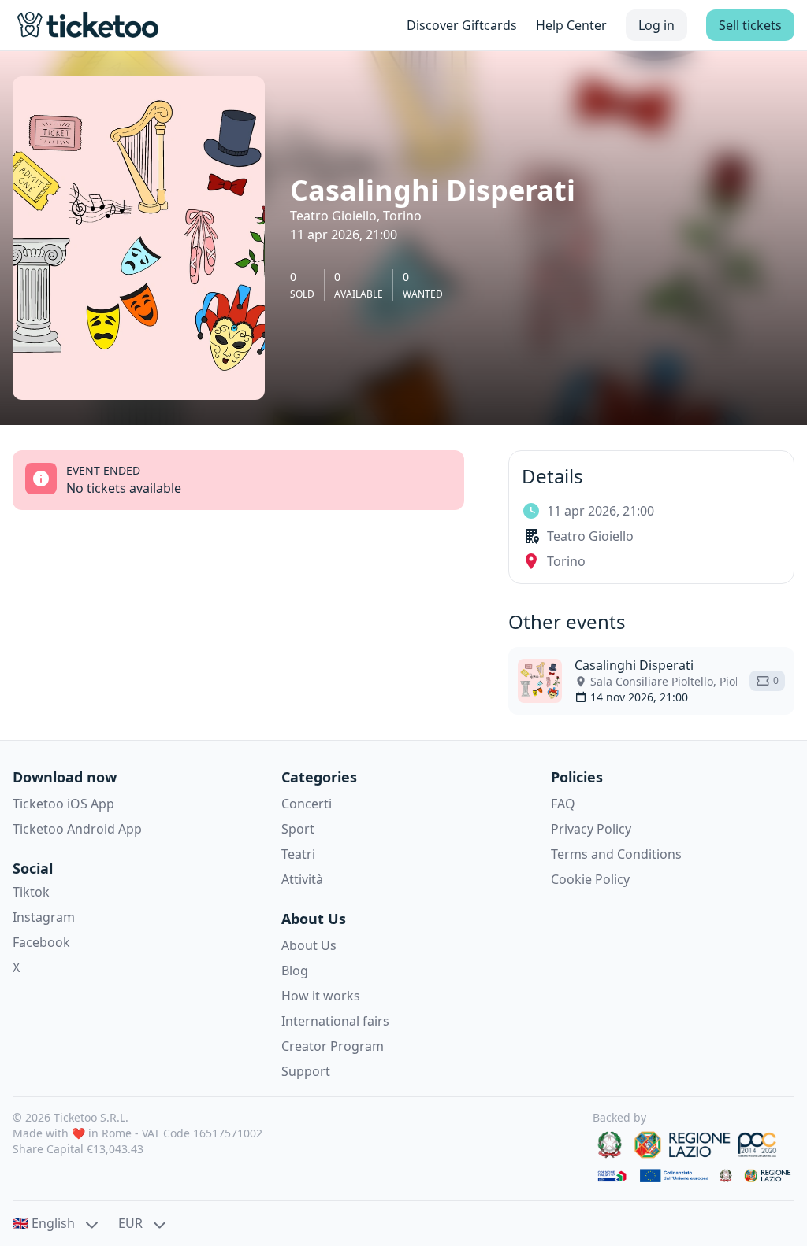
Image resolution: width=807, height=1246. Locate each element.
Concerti (306, 803)
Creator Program (332, 1046)
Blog (294, 970)
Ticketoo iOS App (63, 803)
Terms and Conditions (616, 854)
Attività (302, 879)
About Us (309, 945)
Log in (656, 25)
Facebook (41, 942)
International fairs (335, 1021)
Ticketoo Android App (77, 828)
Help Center (571, 25)
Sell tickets (750, 25)
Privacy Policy (591, 828)
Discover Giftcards (462, 25)
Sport (297, 828)
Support (305, 1071)
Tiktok (31, 891)
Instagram (44, 917)
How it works (320, 995)
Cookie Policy (590, 879)
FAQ (563, 803)
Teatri (298, 854)
